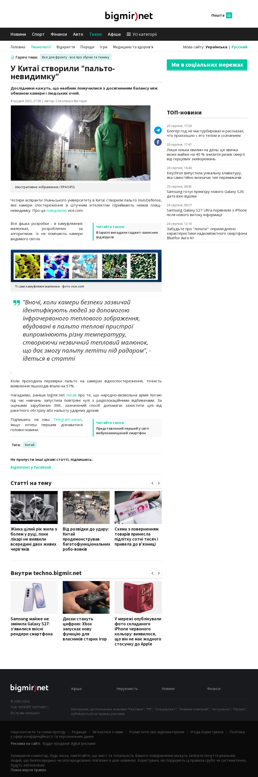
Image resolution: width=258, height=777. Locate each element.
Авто (78, 34)
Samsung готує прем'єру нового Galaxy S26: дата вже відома (205, 193)
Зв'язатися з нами (107, 731)
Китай (30, 444)
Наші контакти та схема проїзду (38, 731)
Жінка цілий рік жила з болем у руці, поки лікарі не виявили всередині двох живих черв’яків (34, 539)
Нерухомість (127, 688)
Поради (87, 46)
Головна (18, 46)
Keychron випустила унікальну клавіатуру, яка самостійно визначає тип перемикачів (204, 175)
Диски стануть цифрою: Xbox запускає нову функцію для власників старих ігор (85, 629)
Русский (239, 46)
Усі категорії (145, 34)
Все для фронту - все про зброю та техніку (75, 57)
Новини (18, 34)
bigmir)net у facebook (31, 467)
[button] (152, 483)
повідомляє (57, 210)
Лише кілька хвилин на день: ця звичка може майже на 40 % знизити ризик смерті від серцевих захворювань (206, 154)
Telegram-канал (67, 419)
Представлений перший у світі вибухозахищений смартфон (122, 430)
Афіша (114, 34)
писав (72, 394)
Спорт (38, 34)
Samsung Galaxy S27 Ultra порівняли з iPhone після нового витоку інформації (207, 212)
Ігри (103, 46)
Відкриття (65, 46)
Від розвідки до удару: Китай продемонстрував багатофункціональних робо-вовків (86, 539)
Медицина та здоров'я (133, 46)
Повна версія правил (28, 769)
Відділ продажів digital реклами (69, 743)
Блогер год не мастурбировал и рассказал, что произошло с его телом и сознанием (205, 133)
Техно (95, 34)
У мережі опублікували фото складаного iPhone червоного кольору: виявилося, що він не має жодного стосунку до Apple (138, 631)
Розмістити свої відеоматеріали (156, 731)
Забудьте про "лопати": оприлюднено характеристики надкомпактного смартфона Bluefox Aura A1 (207, 233)
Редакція (79, 731)
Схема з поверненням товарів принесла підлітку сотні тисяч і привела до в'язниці (136, 536)
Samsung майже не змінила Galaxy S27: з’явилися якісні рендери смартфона (32, 626)
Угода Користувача (206, 731)
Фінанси (59, 34)
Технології (41, 46)
